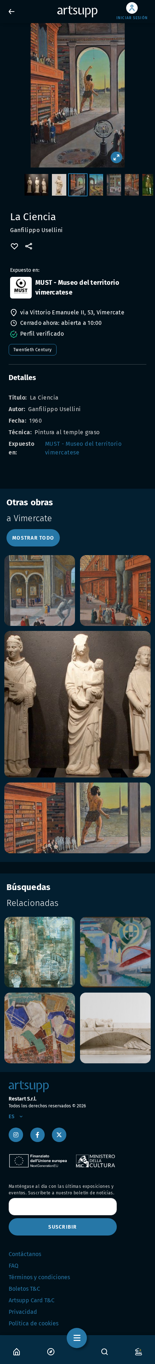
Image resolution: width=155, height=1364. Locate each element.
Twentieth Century (32, 349)
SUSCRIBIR (62, 1227)
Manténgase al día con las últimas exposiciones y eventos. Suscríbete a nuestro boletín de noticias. (61, 1189)
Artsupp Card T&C (31, 1300)
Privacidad (23, 1311)
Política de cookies (33, 1323)
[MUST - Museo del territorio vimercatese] (21, 287)
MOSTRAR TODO (33, 538)
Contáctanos (25, 1254)
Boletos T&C (24, 1288)
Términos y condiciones (39, 1277)
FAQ (13, 1265)
